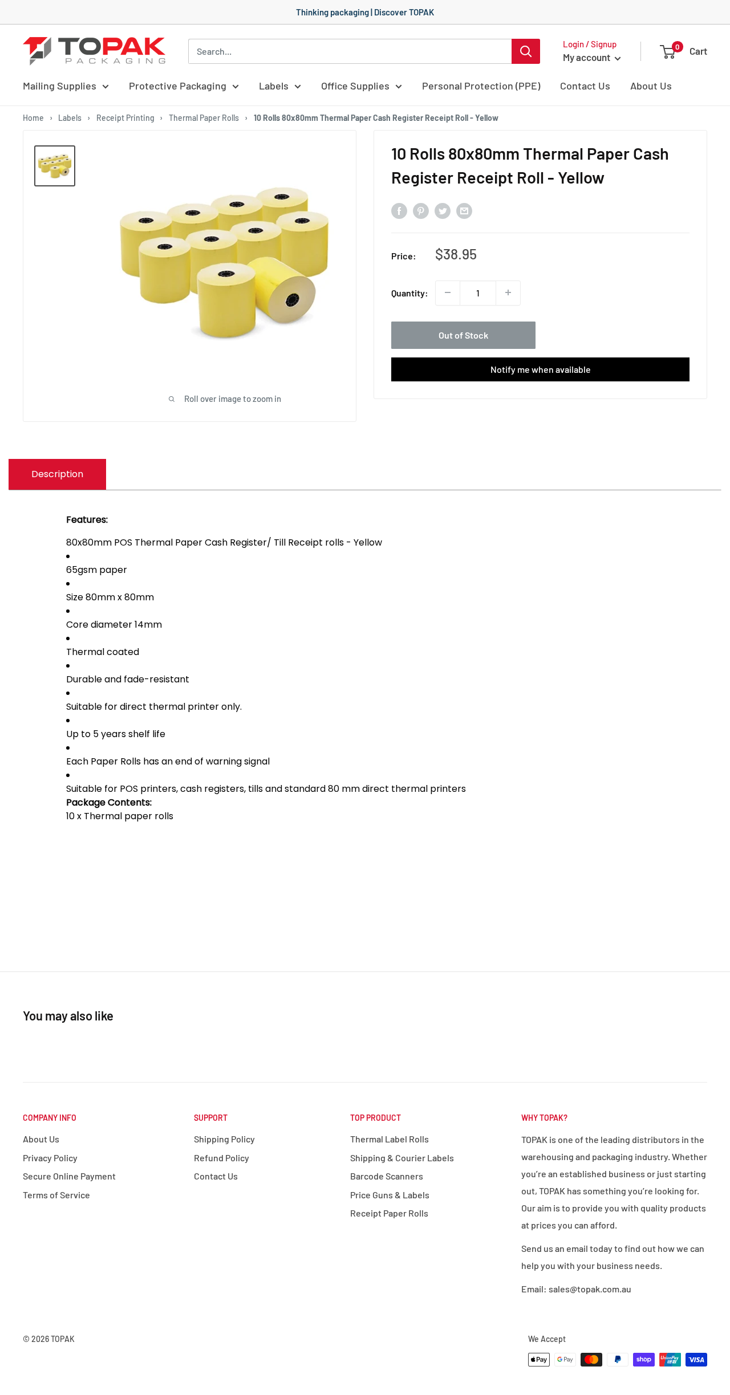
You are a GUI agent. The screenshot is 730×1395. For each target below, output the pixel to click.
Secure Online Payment (69, 1175)
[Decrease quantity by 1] (448, 292)
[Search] (526, 51)
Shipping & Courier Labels (402, 1157)
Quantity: (409, 292)
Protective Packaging (177, 85)
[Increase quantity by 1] (508, 292)
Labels (274, 85)
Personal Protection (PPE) (481, 85)
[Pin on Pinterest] (421, 210)
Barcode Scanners (386, 1175)
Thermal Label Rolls (389, 1138)
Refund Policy (221, 1157)
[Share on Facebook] (399, 210)
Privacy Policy (50, 1157)
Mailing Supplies (59, 85)
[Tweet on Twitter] (443, 210)
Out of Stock (463, 334)
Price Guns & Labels (389, 1194)
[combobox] (350, 51)
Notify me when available (540, 368)
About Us (651, 85)
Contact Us (585, 85)
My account (587, 57)
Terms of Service (56, 1194)
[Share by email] (464, 210)
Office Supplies (355, 85)
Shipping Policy (224, 1138)
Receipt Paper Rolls (389, 1212)
